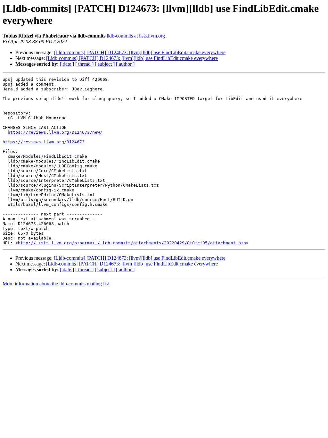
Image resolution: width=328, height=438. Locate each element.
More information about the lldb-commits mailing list (56, 283)
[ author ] (125, 64)
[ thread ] (84, 64)
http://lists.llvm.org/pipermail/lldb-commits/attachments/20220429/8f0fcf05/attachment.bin (132, 242)
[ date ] (67, 64)
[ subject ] (105, 64)
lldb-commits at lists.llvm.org (136, 35)
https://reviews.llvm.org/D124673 (44, 141)
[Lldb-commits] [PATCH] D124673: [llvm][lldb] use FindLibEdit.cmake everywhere (140, 52)
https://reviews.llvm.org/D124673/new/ (55, 132)
